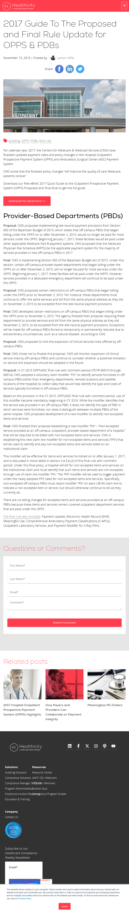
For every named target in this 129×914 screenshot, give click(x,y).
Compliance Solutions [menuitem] (18, 778)
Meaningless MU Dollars (105, 705)
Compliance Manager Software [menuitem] (23, 783)
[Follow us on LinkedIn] (69, 746)
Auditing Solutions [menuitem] (16, 772)
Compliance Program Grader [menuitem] (49, 794)
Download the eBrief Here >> (27, 201)
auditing (14, 141)
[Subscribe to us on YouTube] (113, 746)
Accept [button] (64, 906)
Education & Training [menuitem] (17, 799)
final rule (45, 141)
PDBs (34, 141)
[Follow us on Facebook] (78, 746)
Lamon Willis (65, 58)
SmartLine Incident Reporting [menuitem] (22, 794)
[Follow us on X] (87, 746)
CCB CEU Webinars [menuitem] (43, 783)
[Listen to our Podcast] (104, 746)
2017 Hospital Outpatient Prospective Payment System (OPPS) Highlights (22, 709)
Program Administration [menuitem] (19, 788)
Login (16, 18)
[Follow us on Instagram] (96, 746)
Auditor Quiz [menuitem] (39, 788)
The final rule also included (21, 516)
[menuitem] (23, 767)
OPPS (25, 141)
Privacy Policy (24, 898)
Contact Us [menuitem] (11, 817)
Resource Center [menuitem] (42, 772)
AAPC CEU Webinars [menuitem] (44, 778)
